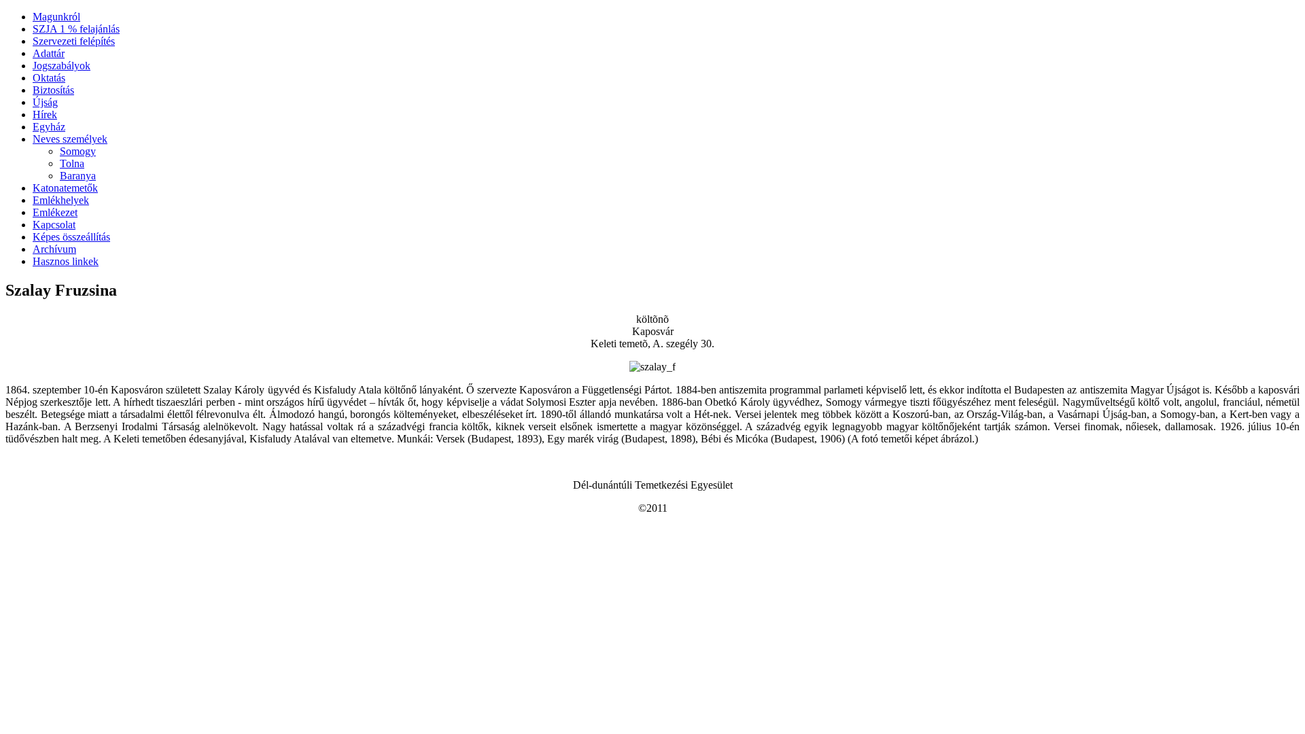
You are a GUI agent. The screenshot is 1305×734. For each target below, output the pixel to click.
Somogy (78, 151)
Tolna (72, 163)
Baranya (78, 175)
